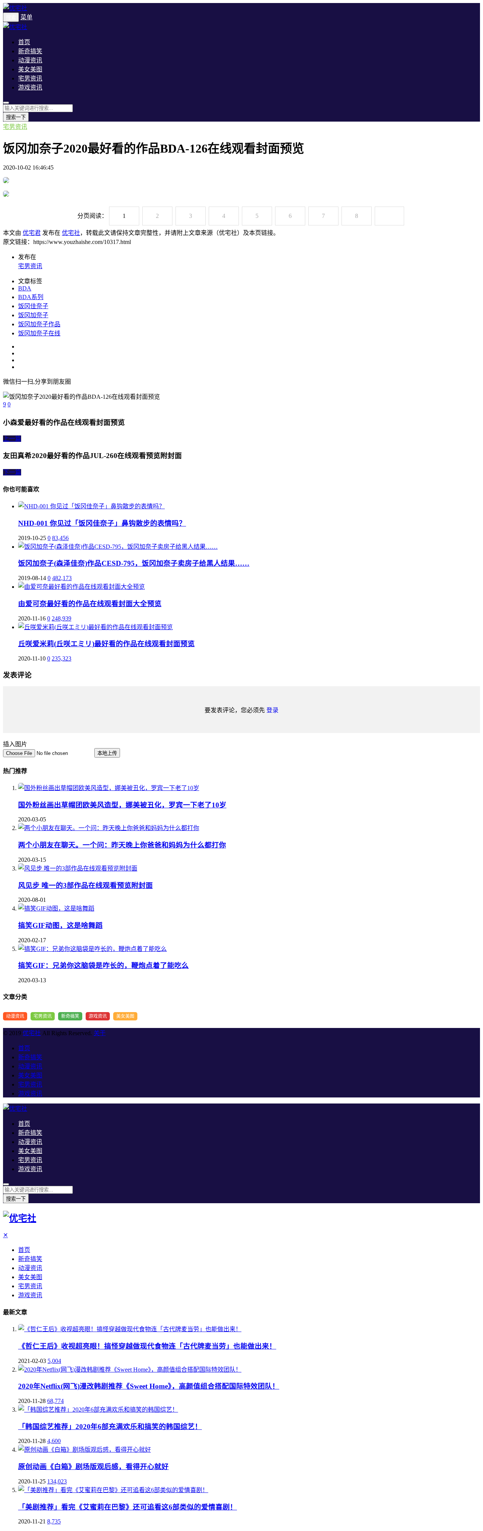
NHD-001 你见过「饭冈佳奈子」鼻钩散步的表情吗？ (102, 523)
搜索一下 (16, 117)
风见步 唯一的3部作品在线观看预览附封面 (85, 885)
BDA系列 (30, 297)
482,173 (62, 578)
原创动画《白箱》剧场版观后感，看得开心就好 (93, 1467)
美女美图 (30, 69)
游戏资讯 (30, 87)
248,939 (61, 618)
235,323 (61, 658)
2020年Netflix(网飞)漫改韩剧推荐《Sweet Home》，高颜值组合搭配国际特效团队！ (148, 1386)
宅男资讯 (30, 78)
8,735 (54, 1521)
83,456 (60, 538)
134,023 (57, 1481)
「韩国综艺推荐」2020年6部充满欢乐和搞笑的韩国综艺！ (110, 1427)
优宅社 (71, 233)
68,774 (55, 1401)
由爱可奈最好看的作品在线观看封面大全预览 (90, 604)
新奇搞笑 (30, 51)
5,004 (54, 1361)
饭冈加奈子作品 (39, 324)
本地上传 (107, 753)
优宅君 (32, 233)
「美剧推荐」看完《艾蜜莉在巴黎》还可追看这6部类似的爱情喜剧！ (127, 1507)
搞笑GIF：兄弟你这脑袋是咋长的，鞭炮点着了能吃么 (103, 965)
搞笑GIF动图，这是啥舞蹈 (60, 925)
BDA (24, 288)
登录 (272, 710)
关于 (100, 1033)
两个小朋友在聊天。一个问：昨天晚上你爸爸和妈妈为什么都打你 (122, 845)
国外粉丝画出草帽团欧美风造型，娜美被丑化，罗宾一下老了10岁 (122, 805)
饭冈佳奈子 (33, 306)
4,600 (54, 1441)
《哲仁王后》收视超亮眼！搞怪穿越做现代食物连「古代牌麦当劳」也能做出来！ (147, 1346)
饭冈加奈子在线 (39, 333)
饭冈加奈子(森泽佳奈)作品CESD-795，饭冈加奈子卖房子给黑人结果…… (133, 563)
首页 (24, 42)
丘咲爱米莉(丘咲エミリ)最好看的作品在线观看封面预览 (106, 644)
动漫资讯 (30, 60)
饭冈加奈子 (33, 315)
